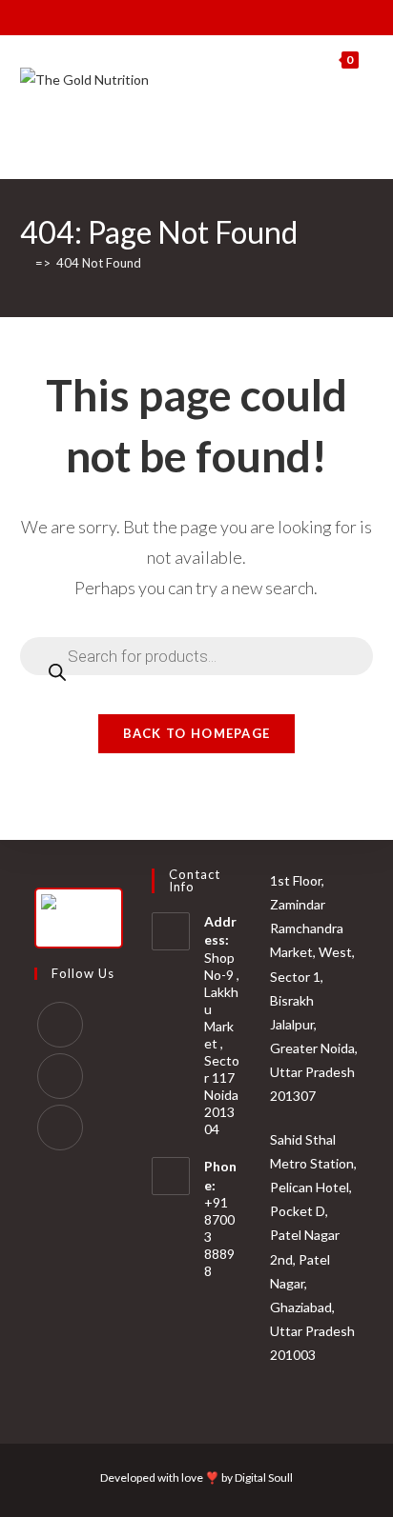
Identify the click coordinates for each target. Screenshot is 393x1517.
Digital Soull (264, 1477)
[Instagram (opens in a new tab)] (183, 15)
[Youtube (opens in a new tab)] (205, 15)
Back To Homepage (197, 733)
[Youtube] (60, 1127)
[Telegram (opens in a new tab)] (248, 15)
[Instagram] (60, 1076)
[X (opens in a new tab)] (142, 15)
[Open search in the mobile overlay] (346, 131)
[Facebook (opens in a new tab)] (161, 15)
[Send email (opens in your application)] (227, 15)
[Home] (25, 262)
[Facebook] (60, 1025)
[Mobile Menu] (366, 59)
